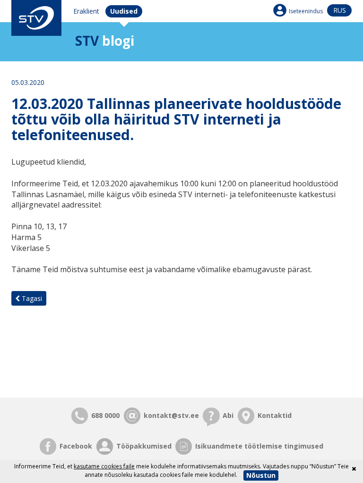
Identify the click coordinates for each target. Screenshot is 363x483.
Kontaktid (275, 415)
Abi (228, 415)
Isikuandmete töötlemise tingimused (259, 445)
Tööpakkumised (144, 445)
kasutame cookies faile (104, 466)
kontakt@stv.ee (171, 415)
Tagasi (31, 298)
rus (339, 10)
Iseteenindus (306, 11)
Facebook (76, 445)
